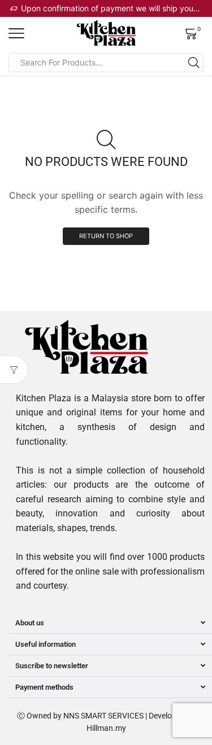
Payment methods (44, 687)
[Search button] (194, 63)
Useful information (45, 644)
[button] (110, 623)
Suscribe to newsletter (51, 665)
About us (29, 623)
